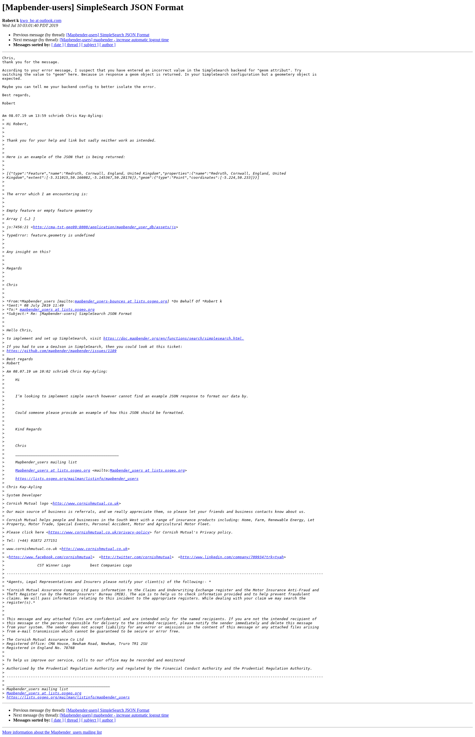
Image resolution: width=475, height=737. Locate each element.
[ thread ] (72, 44)
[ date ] (57, 44)
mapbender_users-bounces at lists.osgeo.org (121, 301)
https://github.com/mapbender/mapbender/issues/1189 (62, 351)
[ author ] (107, 44)
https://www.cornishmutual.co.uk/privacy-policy (99, 532)
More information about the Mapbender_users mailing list (52, 732)
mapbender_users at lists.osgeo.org (57, 309)
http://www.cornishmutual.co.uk (86, 503)
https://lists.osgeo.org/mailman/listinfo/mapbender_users (77, 479)
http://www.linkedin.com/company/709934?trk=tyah (232, 557)
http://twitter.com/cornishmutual (136, 557)
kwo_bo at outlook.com (40, 20)
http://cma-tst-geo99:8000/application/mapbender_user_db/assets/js (104, 227)
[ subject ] (89, 44)
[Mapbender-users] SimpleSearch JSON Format (107, 34)
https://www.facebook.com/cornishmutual (50, 557)
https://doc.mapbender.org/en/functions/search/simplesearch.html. (173, 338)
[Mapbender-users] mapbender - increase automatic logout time (114, 39)
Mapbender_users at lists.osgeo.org (52, 470)
